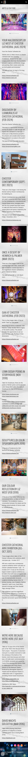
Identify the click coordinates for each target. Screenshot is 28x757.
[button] (2, 2)
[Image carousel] (14, 24)
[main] (14, 8)
